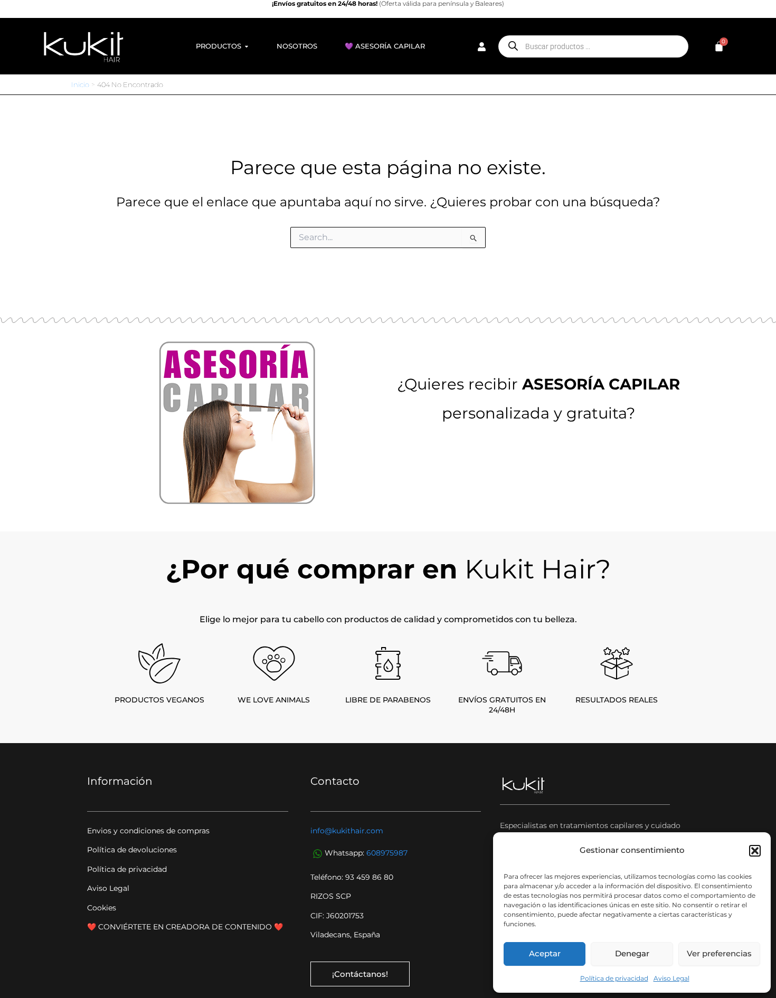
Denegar (632, 953)
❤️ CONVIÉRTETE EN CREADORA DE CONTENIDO (180, 927)
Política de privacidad (614, 978)
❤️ (278, 927)
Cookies (101, 908)
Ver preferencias (719, 953)
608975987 (387, 853)
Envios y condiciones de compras (148, 830)
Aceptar (545, 953)
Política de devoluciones (132, 849)
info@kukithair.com (346, 830)
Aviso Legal (671, 978)
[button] (755, 850)
